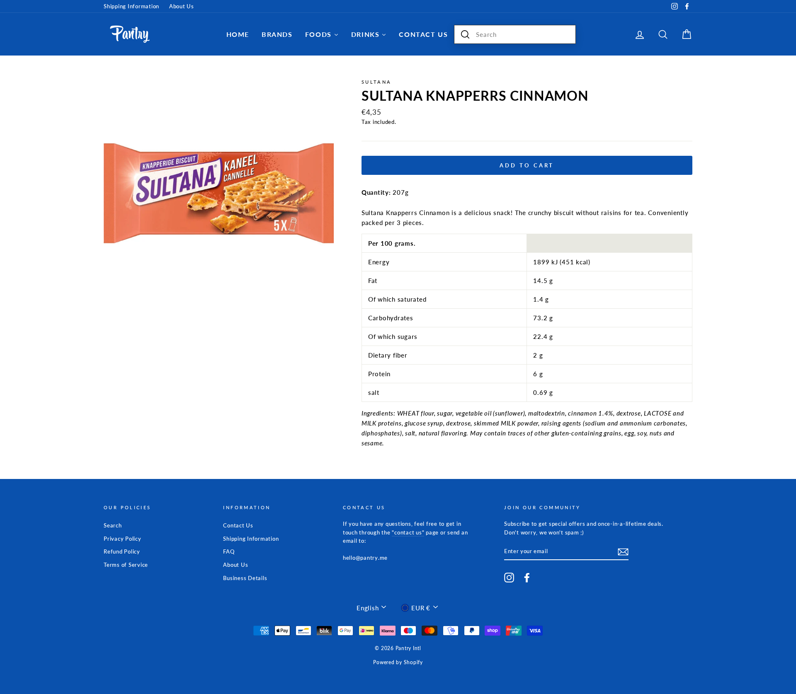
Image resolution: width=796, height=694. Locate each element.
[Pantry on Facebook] (527, 578)
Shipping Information (131, 6)
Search (113, 525)
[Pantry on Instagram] (509, 578)
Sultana (377, 82)
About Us (181, 6)
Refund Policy (122, 551)
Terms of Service (126, 564)
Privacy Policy (122, 538)
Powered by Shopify (398, 662)
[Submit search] (465, 34)
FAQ (228, 551)
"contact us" (408, 532)
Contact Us (238, 525)
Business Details (245, 578)
